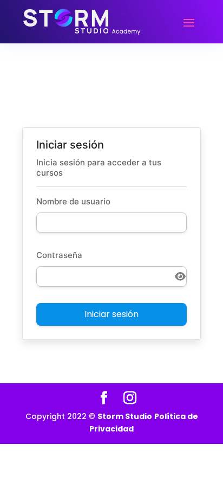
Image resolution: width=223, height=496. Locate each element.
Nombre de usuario (73, 201)
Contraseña (59, 255)
